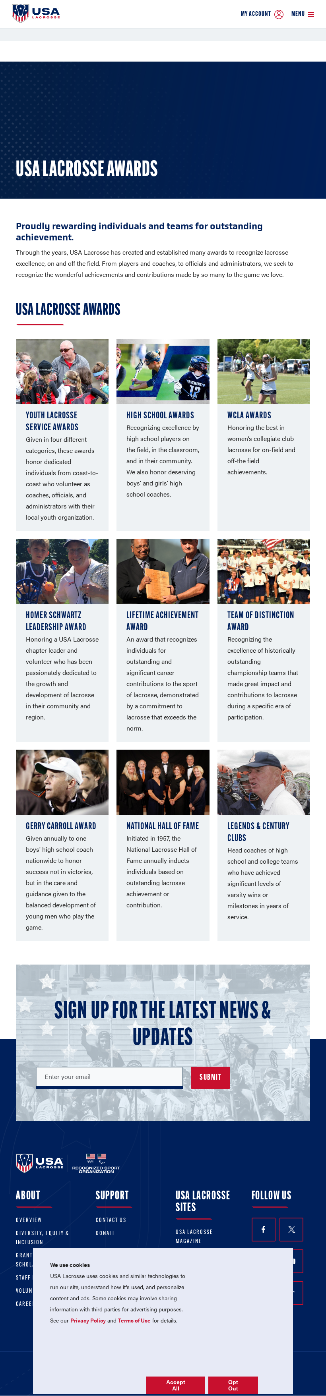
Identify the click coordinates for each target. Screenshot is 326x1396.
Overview (29, 1221)
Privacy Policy (88, 1320)
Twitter (291, 1229)
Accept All (175, 1385)
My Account (256, 14)
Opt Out (233, 1385)
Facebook (264, 1229)
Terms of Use (134, 1320)
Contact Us (111, 1221)
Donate (106, 1234)
